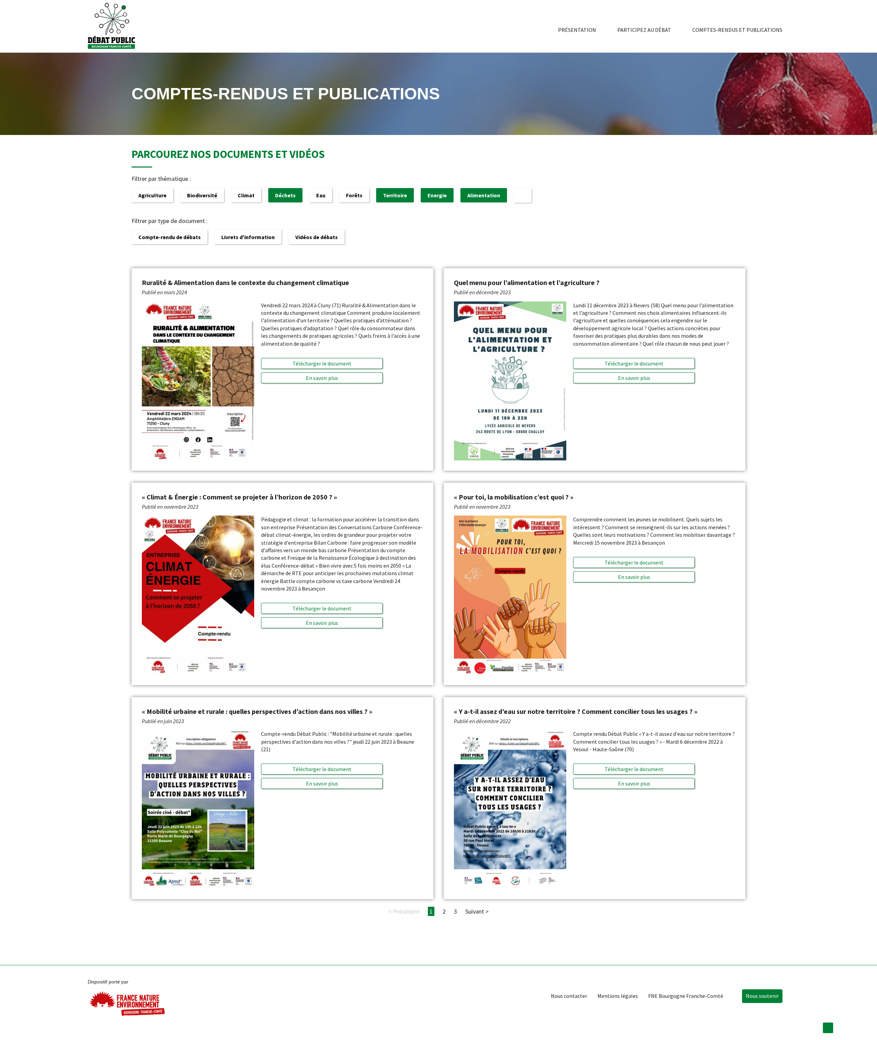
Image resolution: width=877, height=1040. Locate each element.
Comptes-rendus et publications (737, 29)
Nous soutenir (762, 995)
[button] (321, 377)
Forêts (354, 195)
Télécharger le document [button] (322, 363)
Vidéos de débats (316, 237)
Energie (437, 195)
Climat (246, 195)
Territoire (395, 195)
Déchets (285, 195)
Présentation (577, 29)
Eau (320, 195)
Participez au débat (644, 29)
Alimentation (483, 195)
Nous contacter (569, 995)
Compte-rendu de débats (169, 237)
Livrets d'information (248, 237)
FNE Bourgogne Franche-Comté (685, 995)
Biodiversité (202, 195)
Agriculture (152, 195)
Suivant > (477, 911)
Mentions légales (617, 995)
